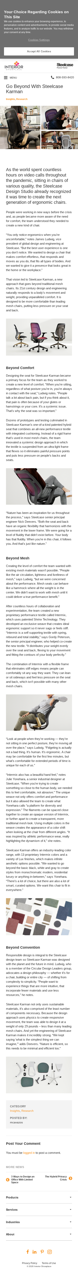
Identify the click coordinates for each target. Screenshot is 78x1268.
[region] (39, 29)
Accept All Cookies (39, 51)
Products (12, 1197)
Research (21, 99)
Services (12, 1209)
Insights (10, 99)
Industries (13, 1222)
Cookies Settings (39, 39)
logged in (29, 1152)
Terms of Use (49, 1263)
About (10, 1234)
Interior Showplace (42, 1266)
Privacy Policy (29, 1263)
